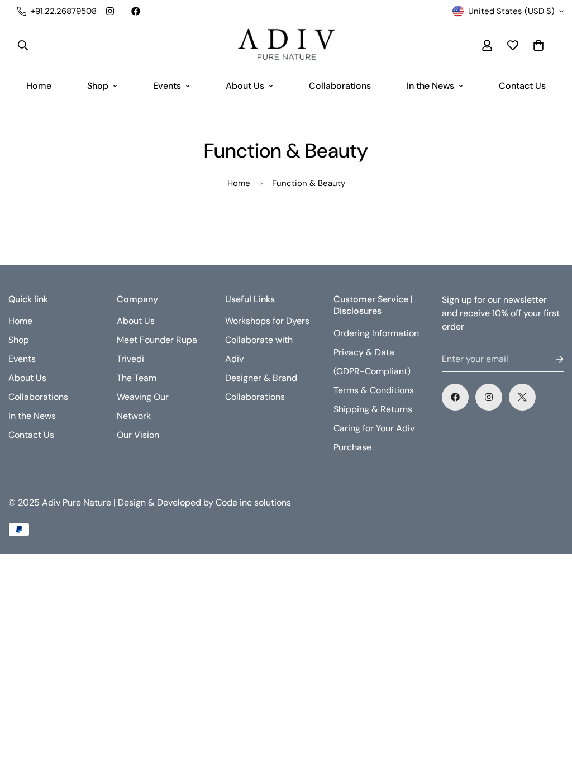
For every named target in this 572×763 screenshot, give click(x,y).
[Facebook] (135, 11)
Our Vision (138, 435)
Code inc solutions (253, 502)
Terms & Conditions (373, 390)
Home (38, 86)
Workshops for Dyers (267, 321)
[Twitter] (522, 397)
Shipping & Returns (372, 409)
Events (167, 86)
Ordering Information (376, 333)
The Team (136, 378)
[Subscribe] (551, 359)
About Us (245, 86)
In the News (430, 86)
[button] (538, 45)
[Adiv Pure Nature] (286, 45)
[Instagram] (110, 11)
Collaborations (340, 86)
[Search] (22, 45)
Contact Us (522, 86)
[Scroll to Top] (550, 702)
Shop (97, 86)
